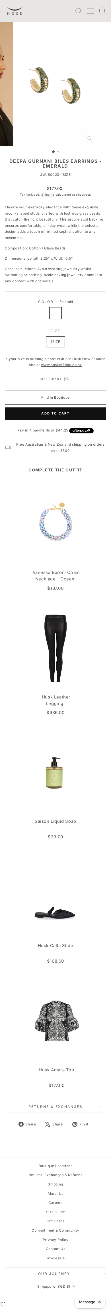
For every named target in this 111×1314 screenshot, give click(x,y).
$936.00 (55, 712)
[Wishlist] (3, 1304)
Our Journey (54, 1274)
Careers (55, 1202)
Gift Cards (56, 1221)
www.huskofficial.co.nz (61, 365)
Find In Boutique (55, 397)
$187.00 (55, 588)
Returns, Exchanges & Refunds (56, 1175)
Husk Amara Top (56, 1069)
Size (55, 331)
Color (55, 302)
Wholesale (55, 1258)
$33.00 (55, 836)
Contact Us (55, 1249)
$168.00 (55, 961)
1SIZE (55, 341)
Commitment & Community (55, 1230)
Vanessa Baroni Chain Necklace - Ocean (56, 576)
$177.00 (56, 1085)
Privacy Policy (55, 1240)
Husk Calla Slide (55, 945)
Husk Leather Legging (56, 700)
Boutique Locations (56, 1166)
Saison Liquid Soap (55, 821)
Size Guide (55, 1212)
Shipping (47, 194)
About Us (55, 1193)
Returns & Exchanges (55, 1106)
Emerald (55, 313)
